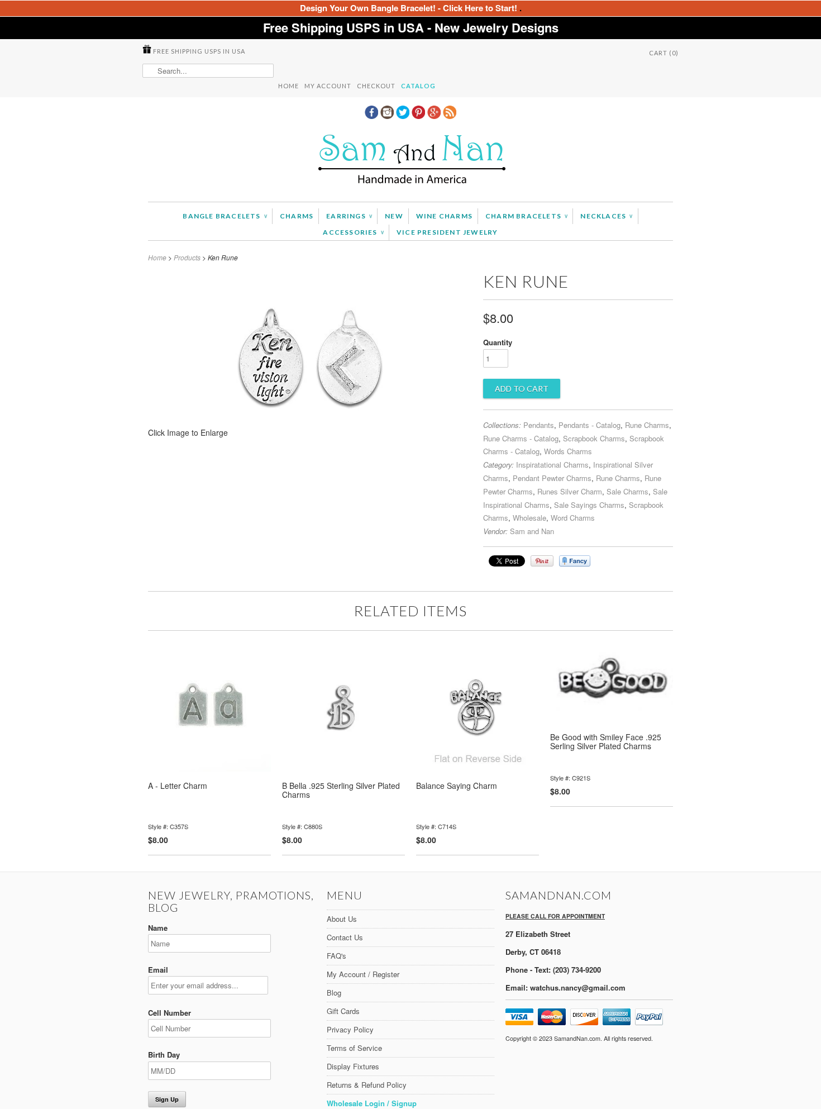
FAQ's (336, 955)
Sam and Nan (532, 531)
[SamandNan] (410, 161)
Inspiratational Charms (552, 464)
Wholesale (529, 517)
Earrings (349, 216)
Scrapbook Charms (594, 438)
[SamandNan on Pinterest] (419, 115)
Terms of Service (354, 1048)
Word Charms (573, 517)
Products (187, 257)
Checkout (376, 85)
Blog (334, 992)
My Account (327, 85)
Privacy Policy (350, 1029)
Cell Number (169, 1012)
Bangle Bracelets (225, 216)
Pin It (542, 561)
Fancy (574, 561)
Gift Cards (343, 1011)
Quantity (497, 342)
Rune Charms (647, 425)
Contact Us (345, 937)
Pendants (538, 425)
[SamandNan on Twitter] (404, 115)
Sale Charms (627, 491)
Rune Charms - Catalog (521, 438)
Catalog (418, 85)
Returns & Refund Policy (367, 1084)
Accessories (353, 232)
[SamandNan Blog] (449, 115)
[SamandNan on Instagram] (388, 115)
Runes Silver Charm (569, 491)
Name (158, 927)
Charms (296, 216)
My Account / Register (363, 974)
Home (288, 85)
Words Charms (568, 451)
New (394, 216)
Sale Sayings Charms (589, 504)
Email (158, 969)
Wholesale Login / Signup (372, 1103)
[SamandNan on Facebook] (372, 115)
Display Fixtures (353, 1066)
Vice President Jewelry (447, 232)
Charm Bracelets (526, 216)
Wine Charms (444, 216)
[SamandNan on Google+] (435, 115)
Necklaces (606, 216)
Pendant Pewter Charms (552, 478)
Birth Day (164, 1054)
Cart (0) (664, 52)
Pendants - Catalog (589, 425)
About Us (342, 918)
